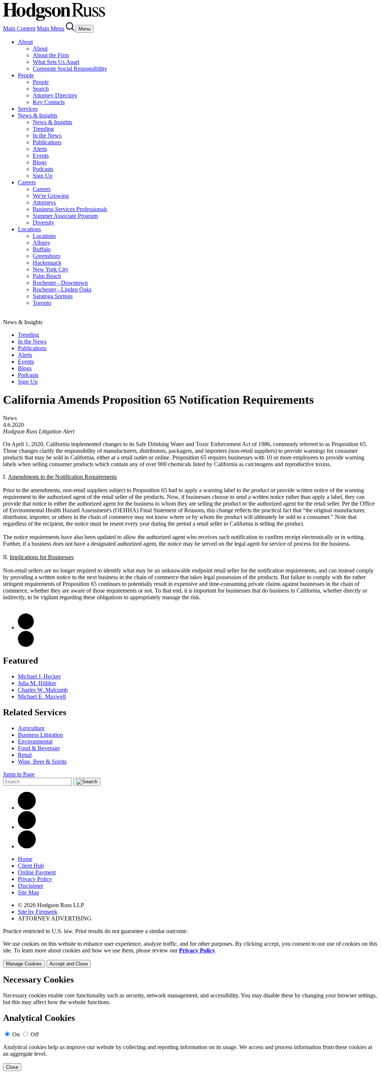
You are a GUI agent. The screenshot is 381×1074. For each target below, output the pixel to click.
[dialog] (190, 954)
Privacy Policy (35, 879)
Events (41, 155)
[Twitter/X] (27, 827)
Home (25, 859)
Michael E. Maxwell (42, 696)
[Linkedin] (27, 807)
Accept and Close (68, 964)
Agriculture (31, 728)
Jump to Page (19, 774)
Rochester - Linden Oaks (62, 289)
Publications (47, 142)
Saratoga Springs (53, 296)
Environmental (35, 741)
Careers (27, 182)
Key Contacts (49, 102)
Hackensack (47, 262)
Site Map (28, 892)
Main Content (19, 28)
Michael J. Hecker (39, 676)
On (16, 1034)
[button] (26, 645)
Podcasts (43, 169)
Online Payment (37, 872)
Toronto (42, 303)
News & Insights (37, 115)
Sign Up (42, 175)
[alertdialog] (190, 1023)
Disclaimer (30, 886)
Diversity (43, 222)
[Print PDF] (26, 627)
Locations (29, 229)
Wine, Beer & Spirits (42, 761)
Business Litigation (40, 735)
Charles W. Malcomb (43, 690)
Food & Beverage (39, 748)
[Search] (71, 28)
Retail (25, 755)
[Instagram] (27, 846)
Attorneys (44, 202)
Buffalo (42, 249)
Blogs (40, 162)
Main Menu (50, 28)
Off (35, 1034)
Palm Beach (47, 276)
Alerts (40, 149)
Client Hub (31, 865)
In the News (47, 135)
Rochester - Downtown (60, 283)
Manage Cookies (24, 964)
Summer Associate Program (65, 216)
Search (41, 89)
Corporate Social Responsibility (70, 68)
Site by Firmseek (37, 912)
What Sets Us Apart (56, 62)
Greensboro (46, 256)
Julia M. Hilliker (37, 683)
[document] (190, 1023)
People (26, 75)
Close (12, 1067)
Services (28, 109)
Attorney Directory (55, 95)
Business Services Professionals (70, 209)
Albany (41, 242)
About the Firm (51, 55)
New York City (50, 269)
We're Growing (51, 196)
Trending (43, 129)
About (25, 42)
